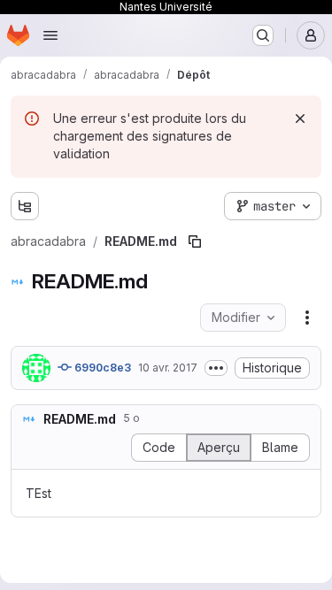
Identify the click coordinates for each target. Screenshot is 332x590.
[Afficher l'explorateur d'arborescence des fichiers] (25, 206)
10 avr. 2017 (167, 367)
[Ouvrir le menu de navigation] (50, 35)
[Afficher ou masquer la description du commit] (216, 368)
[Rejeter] (300, 118)
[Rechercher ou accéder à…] (263, 35)
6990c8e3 (101, 367)
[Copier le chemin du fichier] (195, 241)
